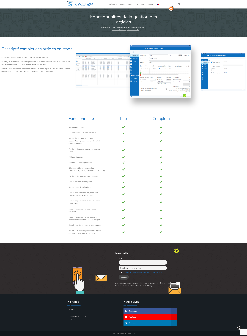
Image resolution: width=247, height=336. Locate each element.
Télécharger (112, 4)
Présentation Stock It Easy (77, 316)
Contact (151, 4)
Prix (136, 4)
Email (120, 258)
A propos (72, 309)
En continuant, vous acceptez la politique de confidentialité (142, 273)
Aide (142, 4)
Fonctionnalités (126, 4)
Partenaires (73, 320)
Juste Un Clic (131, 333)
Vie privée (72, 313)
